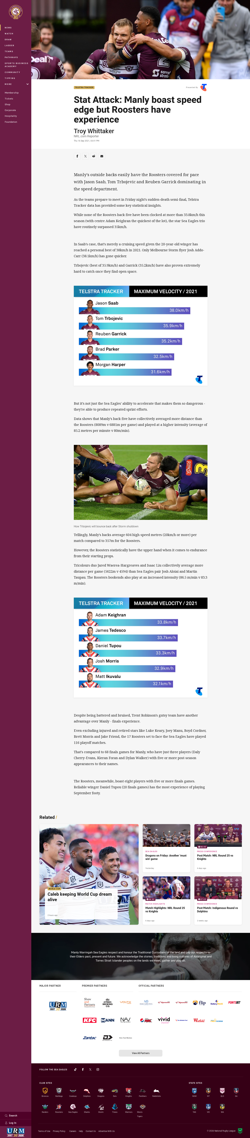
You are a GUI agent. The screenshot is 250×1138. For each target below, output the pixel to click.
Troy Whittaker (94, 131)
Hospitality (11, 115)
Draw (8, 39)
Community (12, 72)
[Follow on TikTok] (75, 1069)
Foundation (11, 121)
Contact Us (91, 1131)
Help (81, 1131)
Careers (72, 1131)
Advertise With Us (106, 1131)
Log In (12, 1122)
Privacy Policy (59, 1131)
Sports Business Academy (16, 65)
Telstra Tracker (84, 88)
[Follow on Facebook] (82, 1069)
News (8, 27)
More (8, 84)
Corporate (10, 110)
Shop (7, 104)
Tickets (9, 98)
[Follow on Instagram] (97, 1069)
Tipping (10, 78)
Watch (9, 33)
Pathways (11, 57)
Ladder (9, 45)
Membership (12, 92)
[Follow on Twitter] (90, 1069)
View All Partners (140, 1053)
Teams (9, 51)
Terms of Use (44, 1131)
